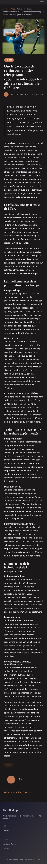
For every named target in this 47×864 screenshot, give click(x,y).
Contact (6, 848)
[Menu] (41, 2)
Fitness (13, 9)
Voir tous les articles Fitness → (18, 792)
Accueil (5, 9)
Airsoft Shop (10, 810)
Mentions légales (9, 844)
